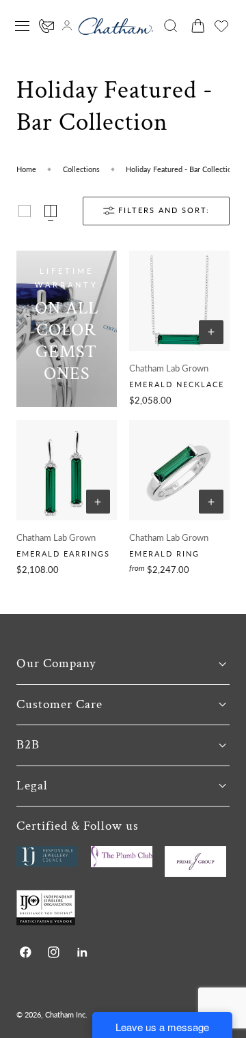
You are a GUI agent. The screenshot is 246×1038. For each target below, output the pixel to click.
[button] (22, 26)
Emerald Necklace (176, 384)
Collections (81, 169)
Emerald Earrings (63, 553)
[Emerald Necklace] (179, 301)
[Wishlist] (221, 26)
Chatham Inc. (66, 1014)
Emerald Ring (164, 553)
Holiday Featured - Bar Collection (181, 169)
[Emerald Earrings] (66, 470)
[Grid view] (24, 211)
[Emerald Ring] (179, 470)
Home (26, 169)
